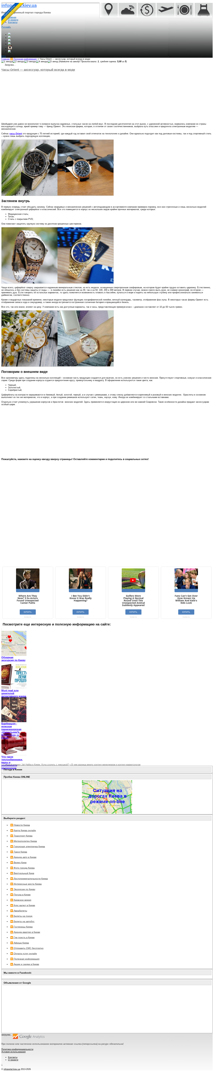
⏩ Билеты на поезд (21, 916)
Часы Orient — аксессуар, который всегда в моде (38, 69)
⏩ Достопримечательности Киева (29, 878)
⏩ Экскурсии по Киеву (22, 889)
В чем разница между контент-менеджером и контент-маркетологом (105, 764)
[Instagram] (10, 48)
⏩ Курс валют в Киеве (22, 905)
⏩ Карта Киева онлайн (23, 830)
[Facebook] (9, 37)
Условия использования (13, 1052)
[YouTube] (9, 44)
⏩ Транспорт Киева (21, 835)
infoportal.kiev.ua (12, 1069)
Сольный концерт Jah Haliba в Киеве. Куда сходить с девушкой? (35, 764)
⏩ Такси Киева (18, 851)
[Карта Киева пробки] (107, 812)
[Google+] (9, 34)
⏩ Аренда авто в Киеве (23, 857)
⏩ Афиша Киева (19, 942)
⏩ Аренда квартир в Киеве (25, 932)
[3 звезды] (30, 61)
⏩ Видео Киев (18, 862)
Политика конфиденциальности (17, 1049)
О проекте (13, 1060)
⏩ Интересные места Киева (26, 884)
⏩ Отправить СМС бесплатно (26, 948)
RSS (3, 56)
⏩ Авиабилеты (18, 910)
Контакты (12, 1057)
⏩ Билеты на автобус (22, 921)
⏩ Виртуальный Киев (22, 873)
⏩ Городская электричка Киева (27, 846)
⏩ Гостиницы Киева (21, 926)
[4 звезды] (42, 61)
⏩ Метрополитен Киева (23, 841)
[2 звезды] (18, 61)
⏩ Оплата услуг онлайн (23, 953)
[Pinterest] (9, 52)
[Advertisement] (101, 97)
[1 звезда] (7, 61)
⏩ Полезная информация (24, 959)
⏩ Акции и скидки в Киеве (24, 964)
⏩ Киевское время (20, 900)
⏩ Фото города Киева (22, 868)
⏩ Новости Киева (20, 825)
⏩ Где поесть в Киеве (22, 937)
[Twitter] (9, 41)
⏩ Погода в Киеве (20, 894)
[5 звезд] (53, 61)
